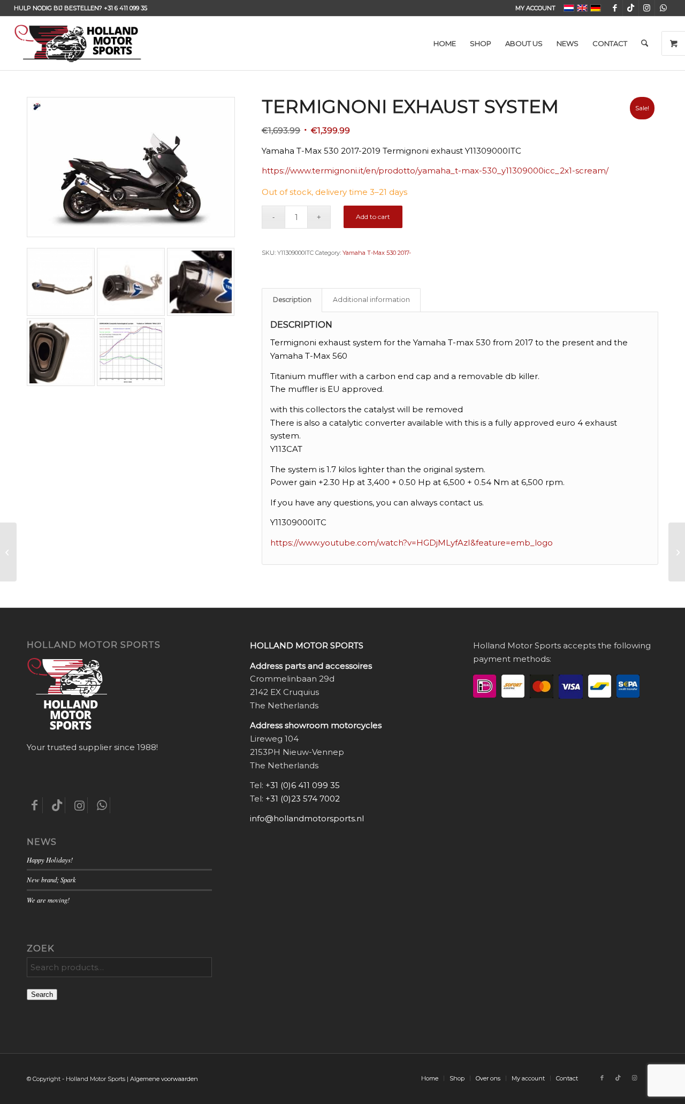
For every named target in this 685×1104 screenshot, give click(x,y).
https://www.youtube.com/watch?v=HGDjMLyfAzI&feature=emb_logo (411, 543)
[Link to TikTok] (630, 8)
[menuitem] (532, 8)
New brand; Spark (51, 879)
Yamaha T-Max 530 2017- (376, 252)
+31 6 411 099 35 (125, 8)
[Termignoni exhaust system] (8, 552)
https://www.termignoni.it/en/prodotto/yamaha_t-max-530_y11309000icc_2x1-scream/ (435, 170)
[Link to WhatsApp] (663, 8)
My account (535, 8)
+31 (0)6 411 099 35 (302, 785)
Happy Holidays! (50, 859)
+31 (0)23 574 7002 (302, 798)
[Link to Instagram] (646, 8)
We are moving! (48, 899)
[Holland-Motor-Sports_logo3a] (77, 43)
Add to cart (373, 217)
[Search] (644, 43)
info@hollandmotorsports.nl (307, 818)
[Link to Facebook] (614, 8)
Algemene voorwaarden (164, 1079)
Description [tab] (292, 300)
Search (42, 994)
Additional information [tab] (371, 300)
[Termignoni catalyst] (676, 552)
